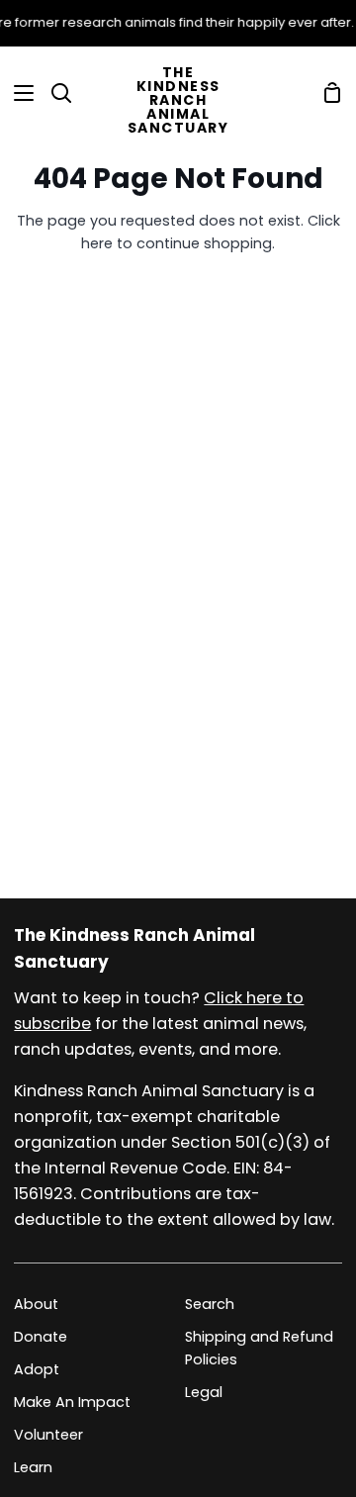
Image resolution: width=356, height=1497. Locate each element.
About (36, 1304)
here (97, 243)
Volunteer (48, 1435)
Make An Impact (72, 1402)
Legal (203, 1392)
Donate (40, 1337)
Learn (33, 1467)
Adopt (36, 1369)
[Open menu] (18, 93)
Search (209, 1304)
